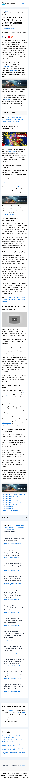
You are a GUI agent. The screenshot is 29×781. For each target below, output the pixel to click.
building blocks (6, 423)
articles (17, 712)
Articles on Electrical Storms (11, 496)
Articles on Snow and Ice (10, 500)
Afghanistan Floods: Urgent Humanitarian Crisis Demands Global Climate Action (13, 687)
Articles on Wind (8, 508)
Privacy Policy (23, 765)
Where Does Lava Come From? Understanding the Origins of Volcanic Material (14, 527)
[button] (27, 3)
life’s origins (7, 99)
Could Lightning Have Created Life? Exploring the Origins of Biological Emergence (13, 299)
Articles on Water (8, 506)
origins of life (12, 151)
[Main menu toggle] (23, 3)
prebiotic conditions (7, 399)
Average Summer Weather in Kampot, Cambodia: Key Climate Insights (14, 566)
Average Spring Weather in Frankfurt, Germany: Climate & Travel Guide (13, 648)
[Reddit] (12, 37)
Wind (11, 584)
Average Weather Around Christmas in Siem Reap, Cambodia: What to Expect (12, 553)
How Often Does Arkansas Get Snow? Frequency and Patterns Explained (14, 674)
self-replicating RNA (8, 214)
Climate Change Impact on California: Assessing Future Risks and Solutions (13, 620)
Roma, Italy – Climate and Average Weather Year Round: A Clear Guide (14, 608)
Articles (5, 543)
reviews (24, 712)
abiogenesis (5, 66)
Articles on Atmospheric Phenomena (14, 494)
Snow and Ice (18, 678)
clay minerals (14, 70)
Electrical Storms (19, 665)
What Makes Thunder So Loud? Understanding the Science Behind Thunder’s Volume (14, 661)
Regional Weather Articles (10, 510)
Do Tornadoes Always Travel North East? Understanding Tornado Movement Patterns (13, 578)
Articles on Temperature (10, 504)
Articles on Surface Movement (12, 502)
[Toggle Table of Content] (24, 113)
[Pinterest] (9, 37)
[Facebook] (2, 37)
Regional (17, 557)
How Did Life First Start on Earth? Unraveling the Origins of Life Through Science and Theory (12, 119)
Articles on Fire (7, 498)
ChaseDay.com (12, 710)
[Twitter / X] (6, 37)
